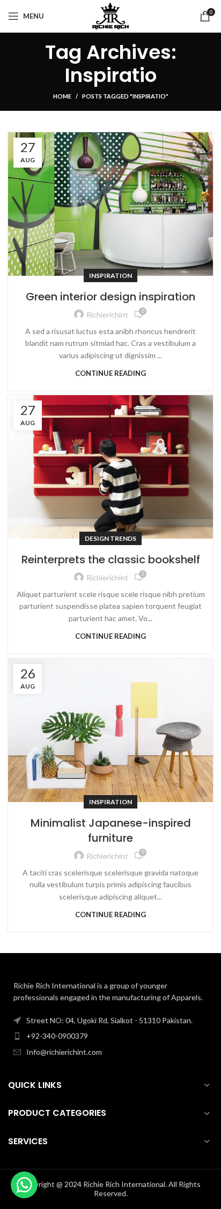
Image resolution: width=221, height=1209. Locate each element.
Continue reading (110, 373)
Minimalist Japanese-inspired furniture (111, 830)
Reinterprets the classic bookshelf (110, 559)
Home (62, 96)
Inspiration (110, 275)
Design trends (110, 538)
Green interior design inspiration (110, 296)
